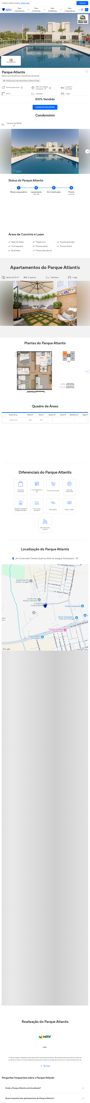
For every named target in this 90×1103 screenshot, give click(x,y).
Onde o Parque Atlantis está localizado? (23, 1088)
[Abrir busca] (86, 9)
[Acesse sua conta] (82, 9)
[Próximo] (87, 151)
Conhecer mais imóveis (45, 107)
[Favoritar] (87, 71)
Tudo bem (82, 3)
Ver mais (46, 1066)
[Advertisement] (45, 212)
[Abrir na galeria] (87, 171)
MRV (45, 1047)
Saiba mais (25, 3)
